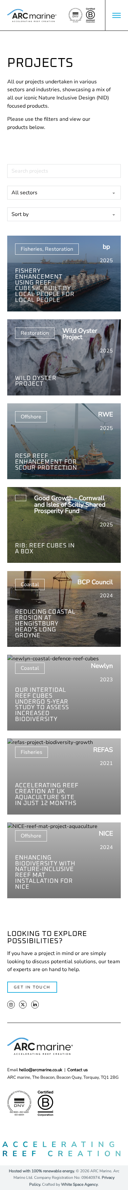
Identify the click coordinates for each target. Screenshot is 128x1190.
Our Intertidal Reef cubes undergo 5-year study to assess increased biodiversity (42, 704)
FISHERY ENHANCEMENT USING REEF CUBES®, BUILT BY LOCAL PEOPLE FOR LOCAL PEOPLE (45, 285)
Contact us (77, 1070)
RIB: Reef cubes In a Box (45, 549)
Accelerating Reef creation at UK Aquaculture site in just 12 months (46, 794)
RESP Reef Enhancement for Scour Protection (46, 462)
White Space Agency (79, 1184)
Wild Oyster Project (35, 381)
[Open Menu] (116, 15)
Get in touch (32, 987)
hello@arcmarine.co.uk (40, 1070)
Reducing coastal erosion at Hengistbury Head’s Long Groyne (45, 623)
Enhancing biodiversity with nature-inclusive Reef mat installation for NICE (45, 872)
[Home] (31, 15)
